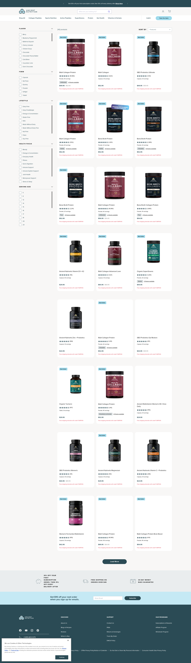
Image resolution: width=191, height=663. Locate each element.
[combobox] (94, 12)
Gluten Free (26, 117)
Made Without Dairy (29, 124)
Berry (24, 34)
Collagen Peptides (35, 18)
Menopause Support (29, 178)
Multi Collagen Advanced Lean (109, 271)
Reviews (63, 632)
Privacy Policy (74, 650)
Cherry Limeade (28, 45)
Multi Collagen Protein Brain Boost (149, 534)
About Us (64, 623)
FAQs (108, 627)
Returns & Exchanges (113, 632)
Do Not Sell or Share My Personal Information (124, 650)
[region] (36, 50)
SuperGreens (79, 18)
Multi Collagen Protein (67, 72)
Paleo (24, 135)
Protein (90, 18)
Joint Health (26, 174)
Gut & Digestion (28, 164)
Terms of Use (15, 650)
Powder (25, 88)
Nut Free (25, 131)
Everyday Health (28, 157)
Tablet (25, 95)
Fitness (25, 160)
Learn (148, 18)
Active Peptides (65, 18)
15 (23, 207)
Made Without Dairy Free (31, 128)
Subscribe (132, 598)
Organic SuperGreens (145, 271)
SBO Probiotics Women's (68, 470)
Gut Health (100, 18)
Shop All (22, 18)
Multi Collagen (103, 72)
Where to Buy (65, 636)
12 (23, 200)
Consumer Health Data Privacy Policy (154, 650)
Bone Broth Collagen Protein (147, 205)
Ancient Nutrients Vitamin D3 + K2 (71, 271)
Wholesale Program (162, 632)
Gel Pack (25, 81)
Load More (114, 561)
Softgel (25, 92)
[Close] (68, 640)
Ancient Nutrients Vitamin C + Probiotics (151, 470)
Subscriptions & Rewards (164, 623)
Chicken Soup (27, 49)
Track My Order (112, 636)
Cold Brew (26, 59)
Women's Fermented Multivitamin (71, 534)
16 (23, 210)
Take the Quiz (163, 18)
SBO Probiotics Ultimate (146, 72)
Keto (24, 121)
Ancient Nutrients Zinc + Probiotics (72, 338)
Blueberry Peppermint (30, 38)
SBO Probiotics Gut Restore (147, 338)
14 (23, 203)
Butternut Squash (28, 42)
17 (23, 214)
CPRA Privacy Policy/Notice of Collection (94, 650)
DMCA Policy (111, 640)
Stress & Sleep (27, 182)
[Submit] (109, 11)
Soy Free (25, 139)
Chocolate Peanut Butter (30, 56)
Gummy (25, 84)
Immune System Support (31, 171)
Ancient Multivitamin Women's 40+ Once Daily (151, 405)
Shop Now (119, 3)
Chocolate (26, 52)
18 (23, 218)
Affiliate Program (161, 627)
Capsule (25, 77)
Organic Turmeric (65, 404)
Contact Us (110, 623)
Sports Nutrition (51, 18)
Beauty (25, 149)
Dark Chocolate (28, 67)
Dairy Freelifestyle (28, 110)
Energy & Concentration (30, 114)
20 (23, 221)
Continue (61, 657)
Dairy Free (26, 106)
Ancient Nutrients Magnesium (109, 470)
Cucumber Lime (28, 63)
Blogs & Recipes (66, 627)
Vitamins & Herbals (115, 18)
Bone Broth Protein (105, 139)
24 (23, 225)
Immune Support (28, 167)
